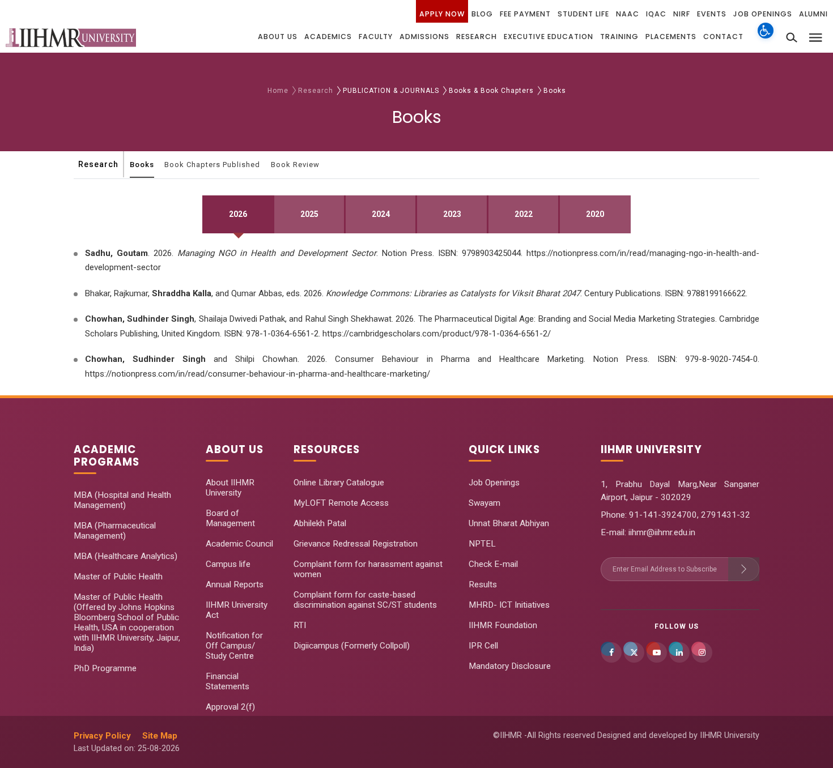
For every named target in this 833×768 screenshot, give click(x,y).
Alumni (813, 14)
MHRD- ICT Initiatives (509, 605)
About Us (278, 36)
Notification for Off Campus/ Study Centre (234, 645)
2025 (309, 214)
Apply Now (442, 14)
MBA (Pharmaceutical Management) (115, 530)
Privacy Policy (102, 736)
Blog (482, 14)
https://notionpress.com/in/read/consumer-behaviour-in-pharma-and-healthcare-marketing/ (257, 374)
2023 (452, 214)
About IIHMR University (230, 487)
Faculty (376, 36)
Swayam (484, 503)
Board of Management (230, 518)
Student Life (583, 14)
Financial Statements (227, 681)
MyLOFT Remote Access (341, 503)
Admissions (424, 36)
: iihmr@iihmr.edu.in (659, 532)
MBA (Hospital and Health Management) (122, 500)
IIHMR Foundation (503, 625)
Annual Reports (235, 584)
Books (142, 164)
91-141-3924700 (662, 515)
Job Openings (762, 14)
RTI (300, 625)
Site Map (159, 736)
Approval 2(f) (230, 707)
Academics (328, 36)
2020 (595, 214)
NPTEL (482, 544)
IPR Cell (483, 646)
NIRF (681, 14)
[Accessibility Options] (765, 37)
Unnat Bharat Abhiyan (509, 523)
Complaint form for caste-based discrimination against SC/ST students (365, 600)
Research (476, 36)
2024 (381, 214)
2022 (524, 214)
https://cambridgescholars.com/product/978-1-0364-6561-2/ (436, 333)
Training (619, 36)
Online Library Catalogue (339, 482)
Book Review (295, 164)
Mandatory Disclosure (510, 666)
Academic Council (239, 544)
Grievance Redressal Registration (356, 544)
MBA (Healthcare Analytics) (125, 556)
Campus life (228, 564)
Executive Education (548, 36)
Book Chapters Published (212, 164)
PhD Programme (105, 668)
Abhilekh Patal (320, 523)
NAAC (627, 14)
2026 (238, 214)
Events (711, 14)
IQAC (656, 14)
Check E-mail (493, 564)
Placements (670, 36)
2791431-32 (725, 515)
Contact (723, 36)
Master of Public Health (118, 576)
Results (483, 584)
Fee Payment (525, 14)
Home (277, 91)
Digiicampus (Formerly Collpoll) (352, 646)
